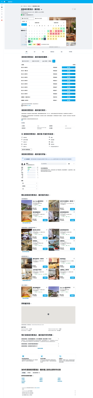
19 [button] (36, 36)
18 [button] (34, 36)
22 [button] (44, 36)
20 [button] (39, 36)
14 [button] (42, 33)
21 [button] (42, 36)
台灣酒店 (41, 378)
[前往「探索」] (1, 14)
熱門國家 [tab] (23, 372)
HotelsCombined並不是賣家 (27, 391)
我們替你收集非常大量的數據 (27, 393)
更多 (22, 120)
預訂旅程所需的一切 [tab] (36, 372)
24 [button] (31, 38)
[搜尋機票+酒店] (1, 12)
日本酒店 (23, 379)
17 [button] (31, 36)
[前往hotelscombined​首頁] (8, 1)
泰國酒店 (23, 382)
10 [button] (31, 33)
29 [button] (44, 38)
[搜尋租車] (1, 9)
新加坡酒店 (23, 381)
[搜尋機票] (1, 5)
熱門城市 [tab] (29, 372)
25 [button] (34, 38)
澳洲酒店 (23, 378)
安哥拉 (24, 6)
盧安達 (29, 6)
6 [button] (39, 31)
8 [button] (53, 31)
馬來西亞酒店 (60, 381)
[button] (2, 1)
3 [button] (58, 28)
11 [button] (34, 33)
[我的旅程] (1, 17)
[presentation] (59, 46)
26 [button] (36, 38)
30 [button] (29, 41)
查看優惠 (45, 209)
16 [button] (29, 36)
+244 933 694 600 (24, 13)
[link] (27, 223)
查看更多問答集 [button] (40, 348)
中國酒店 (59, 378)
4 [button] (34, 31)
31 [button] (31, 41)
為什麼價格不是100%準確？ (27, 394)
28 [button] (42, 38)
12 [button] (36, 33)
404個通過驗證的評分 (29, 14)
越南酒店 (41, 381)
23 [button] (29, 38)
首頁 (21, 6)
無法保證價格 (38, 387)
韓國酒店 (41, 379)
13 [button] (39, 33)
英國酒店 (59, 379)
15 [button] (44, 33)
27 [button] (39, 38)
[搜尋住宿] (1, 7)
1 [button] (53, 28)
